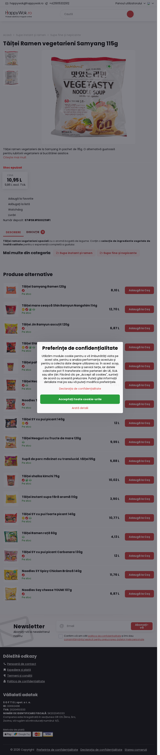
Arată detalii (80, 408)
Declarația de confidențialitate (80, 389)
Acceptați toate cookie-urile (80, 399)
